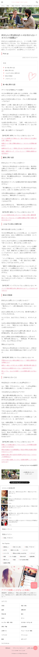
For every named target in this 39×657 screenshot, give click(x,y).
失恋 (14, 559)
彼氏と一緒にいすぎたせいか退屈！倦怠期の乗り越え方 (19, 365)
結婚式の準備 (7, 562)
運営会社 (8, 648)
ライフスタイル (5, 643)
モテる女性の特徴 (24, 559)
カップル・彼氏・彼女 (7, 622)
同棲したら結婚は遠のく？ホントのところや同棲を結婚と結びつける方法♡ (19, 446)
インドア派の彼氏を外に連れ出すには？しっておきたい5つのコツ (19, 289)
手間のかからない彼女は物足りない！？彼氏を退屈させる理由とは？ (19, 361)
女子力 (5, 550)
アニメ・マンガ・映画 (26, 630)
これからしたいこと (10, 78)
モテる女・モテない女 (26, 622)
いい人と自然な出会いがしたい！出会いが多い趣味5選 (19, 215)
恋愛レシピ (19, 2)
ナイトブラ (6, 553)
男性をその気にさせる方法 (19, 553)
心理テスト (4, 630)
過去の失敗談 (8, 76)
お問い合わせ (30, 648)
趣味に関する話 (9, 70)
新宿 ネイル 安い (15, 550)
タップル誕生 (13, 556)
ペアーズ (32, 553)
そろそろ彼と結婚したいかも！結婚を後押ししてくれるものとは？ (19, 461)
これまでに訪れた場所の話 (12, 73)
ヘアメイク (4, 635)
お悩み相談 (24, 626)
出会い (3, 618)
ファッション (24, 635)
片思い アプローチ (8, 537)
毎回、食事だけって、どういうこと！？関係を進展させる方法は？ (19, 152)
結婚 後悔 (32, 556)
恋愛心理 (23, 609)
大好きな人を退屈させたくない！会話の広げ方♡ (17, 368)
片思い (3, 605)
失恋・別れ (24, 605)
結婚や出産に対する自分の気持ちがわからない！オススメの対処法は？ (19, 456)
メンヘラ (25, 550)
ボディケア (24, 639)
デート (22, 618)
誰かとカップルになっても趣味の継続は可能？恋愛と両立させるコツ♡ (19, 219)
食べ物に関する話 (10, 67)
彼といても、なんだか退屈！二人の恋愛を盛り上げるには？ (19, 372)
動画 (3, 639)
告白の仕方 (23, 556)
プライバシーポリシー (19, 648)
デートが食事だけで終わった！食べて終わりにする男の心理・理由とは (19, 139)
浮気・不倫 (4, 626)
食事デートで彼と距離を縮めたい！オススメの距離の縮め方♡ (19, 144)
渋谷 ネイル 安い (17, 547)
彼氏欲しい (6, 547)
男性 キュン (6, 559)
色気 (5, 556)
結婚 (3, 609)
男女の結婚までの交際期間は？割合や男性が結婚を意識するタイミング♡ (19, 451)
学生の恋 (4, 614)
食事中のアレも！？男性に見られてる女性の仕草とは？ (19, 148)
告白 (22, 614)
